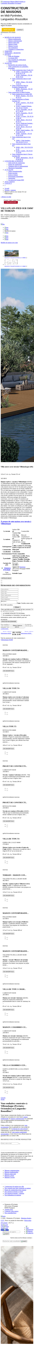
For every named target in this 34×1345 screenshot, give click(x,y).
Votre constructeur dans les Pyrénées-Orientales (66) (20, 86)
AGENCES (8, 63)
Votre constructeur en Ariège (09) (22, 94)
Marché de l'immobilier (15, 168)
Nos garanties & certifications (17, 60)
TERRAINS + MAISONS (13, 53)
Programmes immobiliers (15, 176)
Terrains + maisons (10, 190)
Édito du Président (13, 56)
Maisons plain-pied (10, 1174)
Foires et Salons (13, 175)
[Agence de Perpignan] (7, 570)
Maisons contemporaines (12, 1170)
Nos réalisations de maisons (13, 1195)
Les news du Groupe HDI (16, 180)
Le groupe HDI (13, 58)
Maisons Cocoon (10, 1177)
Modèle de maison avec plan (9, 242)
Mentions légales (26, 1218)
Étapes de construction (15, 164)
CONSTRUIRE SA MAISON (14, 161)
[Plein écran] (6, 237)
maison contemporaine (17, 1118)
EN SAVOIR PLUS (8, 671)
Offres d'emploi (13, 61)
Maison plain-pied (13, 42)
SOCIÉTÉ (8, 54)
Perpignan (22, 567)
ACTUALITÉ (9, 169)
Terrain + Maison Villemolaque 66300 (6, 632)
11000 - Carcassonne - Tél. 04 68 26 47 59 (24, 72)
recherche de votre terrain (19, 1129)
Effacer (17, 607)
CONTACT (20, 30)
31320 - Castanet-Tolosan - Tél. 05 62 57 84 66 (24, 107)
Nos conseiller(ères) (10, 1213)
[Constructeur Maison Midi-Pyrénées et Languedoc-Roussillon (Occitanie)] (14, 3)
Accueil (7, 188)
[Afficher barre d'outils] (3, 224)
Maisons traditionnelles (11, 1172)
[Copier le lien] (1, 582)
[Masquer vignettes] (6, 229)
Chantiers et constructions (16, 49)
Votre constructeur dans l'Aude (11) (22, 70)
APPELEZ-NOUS (6, 578)
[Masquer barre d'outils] (6, 239)
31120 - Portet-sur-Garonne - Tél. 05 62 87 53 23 (24, 124)
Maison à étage (12, 44)
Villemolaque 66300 (7, 640)
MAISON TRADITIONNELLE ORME (15, 257)
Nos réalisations (13, 47)
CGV (2, 1220)
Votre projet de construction (16, 163)
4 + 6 (2, 611)
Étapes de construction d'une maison (15, 1190)
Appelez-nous (9, 1209)
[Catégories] (6, 232)
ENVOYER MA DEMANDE (9, 621)
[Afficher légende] (6, 227)
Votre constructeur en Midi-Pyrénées (19, 92)
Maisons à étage (9, 1175)
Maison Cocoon (13, 46)
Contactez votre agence (11, 1211)
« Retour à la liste (6, 197)
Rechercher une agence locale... (17, 65)
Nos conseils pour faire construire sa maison (18, 1188)
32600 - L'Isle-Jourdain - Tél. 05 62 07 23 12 (23, 141)
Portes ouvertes (12, 173)
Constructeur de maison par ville (14, 1186)
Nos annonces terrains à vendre (14, 1191)
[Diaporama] (6, 236)
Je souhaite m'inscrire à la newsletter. (14, 613)
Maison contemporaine (15, 41)
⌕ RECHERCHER (10, 202)
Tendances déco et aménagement (18, 166)
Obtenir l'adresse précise (17, 626)
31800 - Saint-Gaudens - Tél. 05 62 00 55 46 (24, 131)
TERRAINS (8, 51)
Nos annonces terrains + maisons (14, 1193)
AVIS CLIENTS (10, 182)
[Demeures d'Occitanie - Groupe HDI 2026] (3, 1216)
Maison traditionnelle (14, 39)
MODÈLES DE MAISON (13, 37)
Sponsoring (11, 178)
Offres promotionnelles (15, 171)
